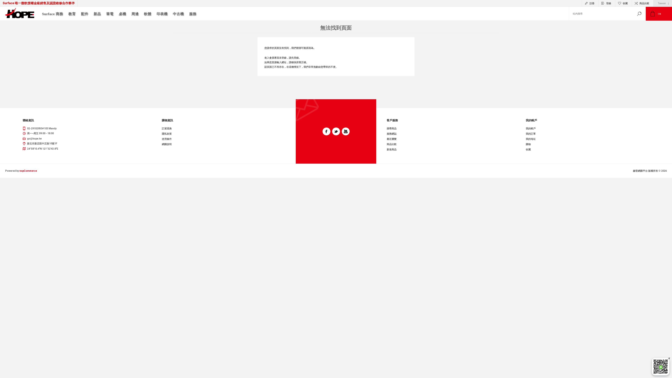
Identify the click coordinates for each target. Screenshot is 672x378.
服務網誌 (392, 133)
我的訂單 (531, 133)
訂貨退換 (167, 128)
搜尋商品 (392, 128)
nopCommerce (28, 170)
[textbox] (601, 14)
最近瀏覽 (392, 139)
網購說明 (167, 144)
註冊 (592, 3)
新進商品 (392, 149)
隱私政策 (167, 133)
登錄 (608, 3)
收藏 (528, 149)
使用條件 (167, 139)
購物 (528, 144)
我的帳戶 (531, 128)
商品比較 (644, 3)
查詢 (639, 14)
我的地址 (531, 139)
